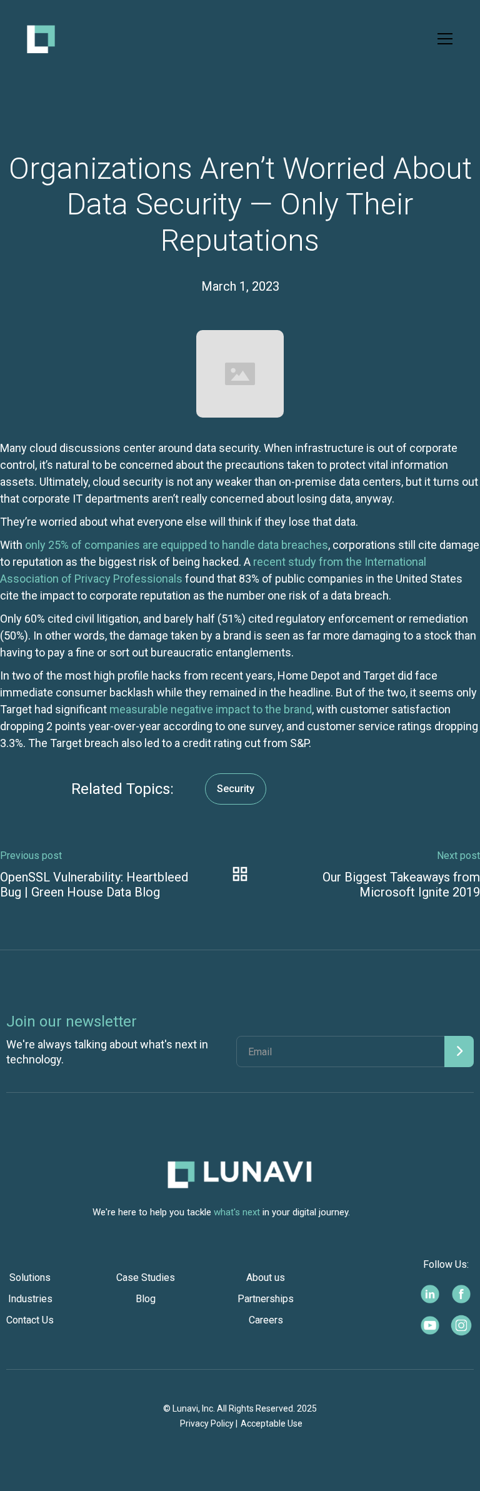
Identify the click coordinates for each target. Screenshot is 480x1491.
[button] (442, 39)
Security (235, 789)
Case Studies (145, 1277)
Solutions (30, 1277)
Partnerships (266, 1299)
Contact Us (30, 1320)
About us (265, 1277)
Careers (266, 1320)
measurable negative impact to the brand (210, 709)
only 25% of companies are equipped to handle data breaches (176, 544)
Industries (30, 1299)
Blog (146, 1299)
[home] (41, 39)
